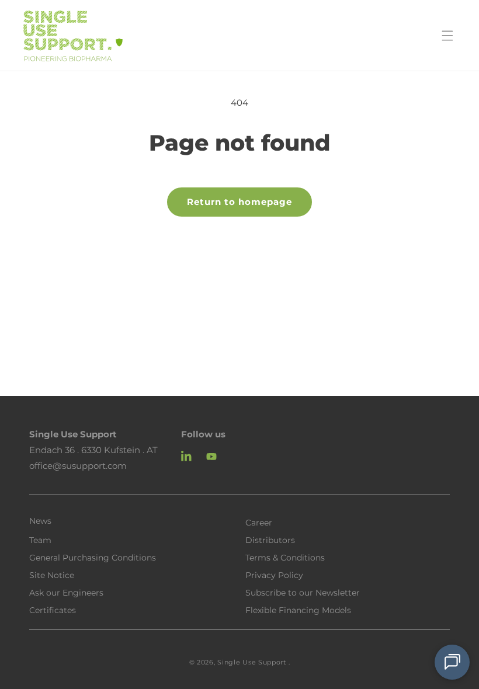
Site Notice (51, 574)
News (40, 521)
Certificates (52, 609)
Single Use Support (251, 662)
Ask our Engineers (66, 592)
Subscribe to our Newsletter (302, 592)
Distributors (270, 539)
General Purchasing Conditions (92, 557)
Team (40, 539)
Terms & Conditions (285, 557)
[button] (447, 35)
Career (258, 522)
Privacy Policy (274, 574)
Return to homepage (239, 201)
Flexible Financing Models (298, 609)
